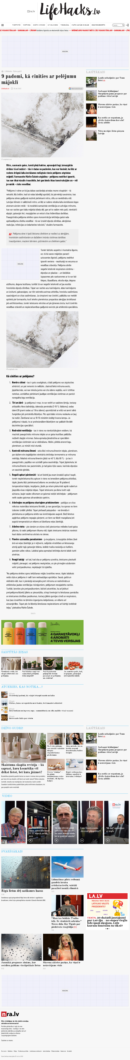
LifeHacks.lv (5, 88)
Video (7, 796)
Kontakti (69, 1051)
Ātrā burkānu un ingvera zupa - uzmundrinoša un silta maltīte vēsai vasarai (41, 711)
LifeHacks (8, 71)
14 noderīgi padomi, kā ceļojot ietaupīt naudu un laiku (32, 696)
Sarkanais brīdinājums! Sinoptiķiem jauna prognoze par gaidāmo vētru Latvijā (112, 93)
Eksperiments (98, 25)
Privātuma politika (23, 1051)
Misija (15, 1051)
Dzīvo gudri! (39, 25)
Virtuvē (16, 25)
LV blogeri (53, 25)
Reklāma (10, 1051)
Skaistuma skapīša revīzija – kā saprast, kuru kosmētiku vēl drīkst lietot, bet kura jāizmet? (22, 769)
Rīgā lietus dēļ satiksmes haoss (22, 891)
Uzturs (26, 25)
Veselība (65, 25)
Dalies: (33, 613)
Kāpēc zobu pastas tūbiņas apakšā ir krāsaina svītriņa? (74, 774)
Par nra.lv (3, 1051)
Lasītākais (95, 72)
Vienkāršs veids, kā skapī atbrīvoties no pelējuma (9, 674)
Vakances (63, 1051)
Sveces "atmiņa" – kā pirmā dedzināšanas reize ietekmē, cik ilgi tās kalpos (55, 776)
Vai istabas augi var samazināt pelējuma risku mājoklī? (31, 674)
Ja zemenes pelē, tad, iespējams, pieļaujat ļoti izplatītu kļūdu (73, 674)
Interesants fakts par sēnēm (21, 718)
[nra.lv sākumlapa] (31, 11)
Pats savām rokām (80, 25)
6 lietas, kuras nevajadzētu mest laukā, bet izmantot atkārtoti (35, 703)
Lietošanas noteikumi (36, 1051)
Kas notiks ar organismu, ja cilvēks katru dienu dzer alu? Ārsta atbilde (111, 120)
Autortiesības (46, 1051)
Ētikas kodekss (55, 1051)
